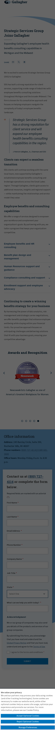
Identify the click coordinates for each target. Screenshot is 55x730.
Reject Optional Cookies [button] (28, 721)
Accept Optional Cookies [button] (28, 715)
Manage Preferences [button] (28, 727)
